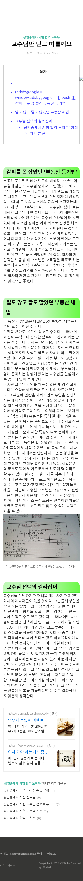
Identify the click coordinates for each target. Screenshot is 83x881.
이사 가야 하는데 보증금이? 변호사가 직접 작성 (28, 752)
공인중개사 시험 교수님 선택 (22, 811)
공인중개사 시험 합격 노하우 (41, 37)
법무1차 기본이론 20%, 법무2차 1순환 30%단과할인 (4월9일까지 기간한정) (28, 729)
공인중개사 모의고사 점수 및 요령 (26, 790)
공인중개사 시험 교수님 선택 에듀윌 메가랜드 (28, 804)
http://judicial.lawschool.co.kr (28, 714)
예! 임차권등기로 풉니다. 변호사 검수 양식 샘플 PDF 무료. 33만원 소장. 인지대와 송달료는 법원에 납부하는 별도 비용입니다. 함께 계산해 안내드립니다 (28, 761)
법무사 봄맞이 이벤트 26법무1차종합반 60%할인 (27, 720)
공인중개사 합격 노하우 (19, 818)
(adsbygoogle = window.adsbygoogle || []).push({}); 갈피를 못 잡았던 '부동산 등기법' (45, 98)
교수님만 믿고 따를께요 (41, 44)
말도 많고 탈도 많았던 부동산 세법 (42, 112)
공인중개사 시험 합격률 (19, 797)
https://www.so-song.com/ (27, 745)
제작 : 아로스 (7, 865)
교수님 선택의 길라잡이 (34, 121)
